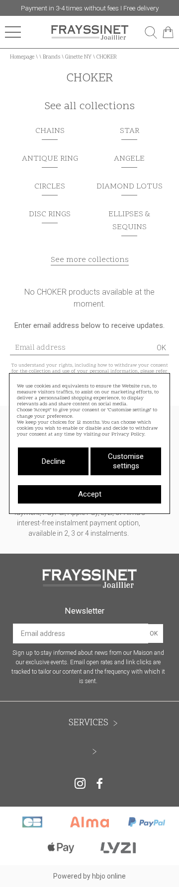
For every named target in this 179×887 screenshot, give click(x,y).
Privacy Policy (127, 434)
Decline (53, 461)
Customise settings (126, 461)
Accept (89, 494)
